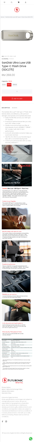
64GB (4, 85)
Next (32, 35)
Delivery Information (8, 391)
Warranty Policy (6, 393)
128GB (9, 85)
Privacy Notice (6, 387)
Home (2, 17)
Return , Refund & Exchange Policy (12, 389)
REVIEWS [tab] (14, 108)
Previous (1, 35)
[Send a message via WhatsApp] (30, 438)
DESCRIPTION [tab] (6, 108)
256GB (15, 85)
